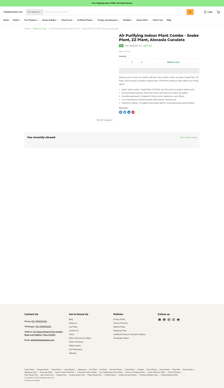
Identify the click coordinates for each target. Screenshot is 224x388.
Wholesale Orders (121, 338)
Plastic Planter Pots (95, 375)
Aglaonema (82, 369)
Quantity (122, 56)
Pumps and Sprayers (108, 20)
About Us (73, 323)
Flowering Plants (46, 372)
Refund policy (75, 345)
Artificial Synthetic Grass (149, 375)
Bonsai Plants (152, 369)
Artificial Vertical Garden (127, 375)
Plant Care (158, 20)
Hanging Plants (42, 369)
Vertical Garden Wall (77, 375)
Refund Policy (119, 327)
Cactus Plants (129, 369)
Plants (16, 20)
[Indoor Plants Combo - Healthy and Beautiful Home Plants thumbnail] (28, 131)
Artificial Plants (85, 20)
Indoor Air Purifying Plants (135, 372)
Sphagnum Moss (30, 372)
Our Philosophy (75, 349)
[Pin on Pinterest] (133, 112)
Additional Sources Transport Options (129, 334)
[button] (159, 71)
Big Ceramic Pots (47, 375)
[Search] (190, 12)
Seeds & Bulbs (49, 20)
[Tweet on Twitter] (124, 112)
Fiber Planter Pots (31, 375)
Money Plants (165, 369)
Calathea (140, 369)
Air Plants (103, 369)
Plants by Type (39, 28)
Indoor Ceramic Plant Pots (64, 372)
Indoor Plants (29, 369)
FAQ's (71, 334)
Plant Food (66, 20)
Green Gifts (142, 20)
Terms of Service (76, 342)
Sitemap (72, 353)
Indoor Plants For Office (156, 372)
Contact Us (74, 330)
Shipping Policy (120, 330)
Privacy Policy (119, 319)
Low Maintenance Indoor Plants (111, 372)
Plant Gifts (176, 369)
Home (6, 20)
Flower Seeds (188, 369)
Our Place (73, 327)
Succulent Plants (116, 369)
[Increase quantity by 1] (141, 62)
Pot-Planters (30, 20)
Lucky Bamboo (69, 369)
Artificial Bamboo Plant (169, 375)
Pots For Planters (174, 372)
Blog (169, 20)
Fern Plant (93, 369)
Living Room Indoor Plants (87, 372)
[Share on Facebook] (120, 112)
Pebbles (127, 20)
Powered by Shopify (32, 380)
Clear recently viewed (188, 137)
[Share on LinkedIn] (128, 112)
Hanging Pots (61, 375)
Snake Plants (56, 369)
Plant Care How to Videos (80, 338)
